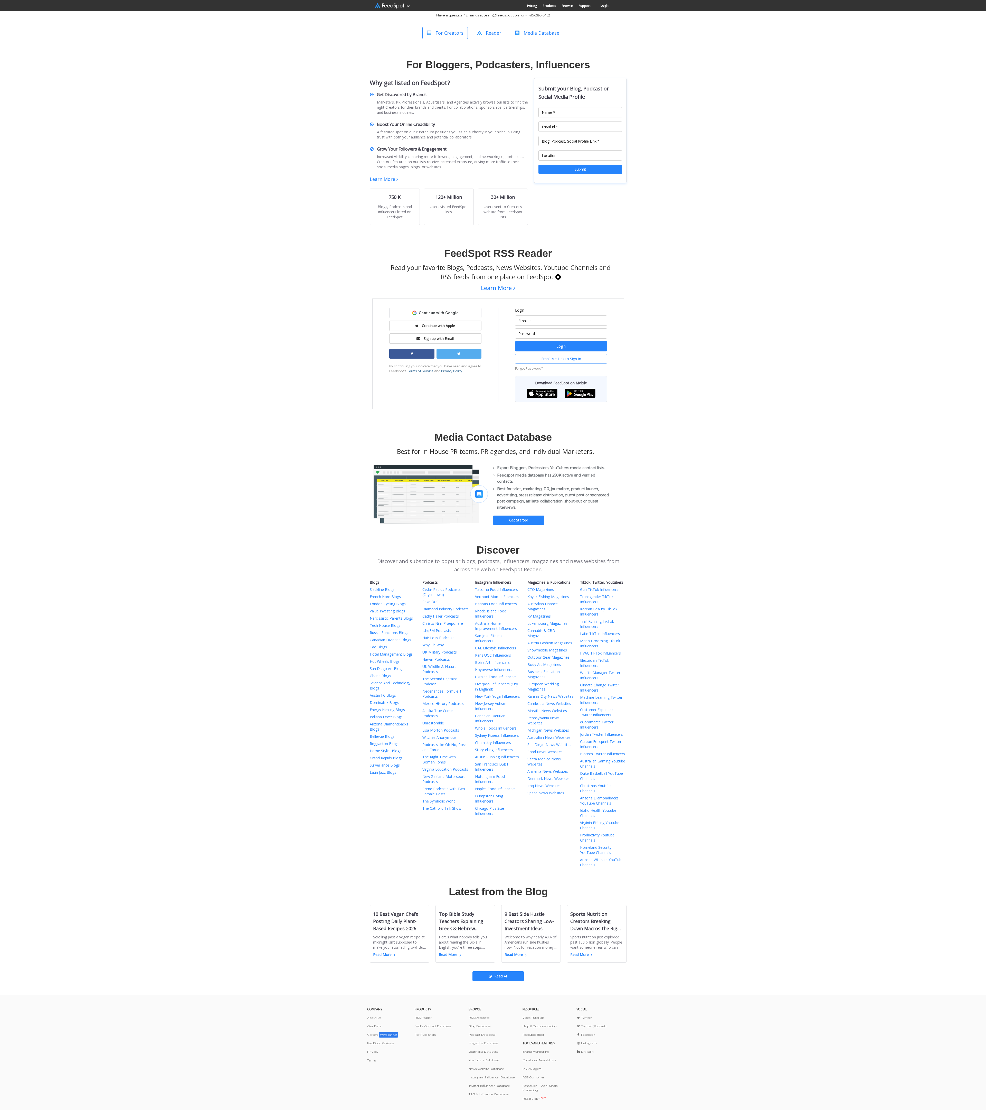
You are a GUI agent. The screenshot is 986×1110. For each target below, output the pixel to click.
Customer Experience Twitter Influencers (597, 712)
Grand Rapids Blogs (386, 757)
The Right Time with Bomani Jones (439, 759)
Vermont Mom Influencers (497, 596)
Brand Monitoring (536, 1051)
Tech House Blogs (385, 625)
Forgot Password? (529, 368)
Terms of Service (420, 371)
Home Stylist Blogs (385, 750)
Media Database (541, 33)
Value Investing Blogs (387, 611)
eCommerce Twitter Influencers (596, 725)
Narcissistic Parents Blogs (391, 618)
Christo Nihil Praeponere (442, 623)
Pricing (532, 6)
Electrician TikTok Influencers (594, 663)
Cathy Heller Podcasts (440, 616)
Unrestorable (433, 723)
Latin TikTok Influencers (600, 633)
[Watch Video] (558, 276)
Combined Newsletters (539, 1060)
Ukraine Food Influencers (496, 676)
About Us (374, 1018)
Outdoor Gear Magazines (548, 657)
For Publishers (425, 1035)
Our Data (374, 1026)
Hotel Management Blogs (391, 654)
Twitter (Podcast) (593, 1026)
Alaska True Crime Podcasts (437, 713)
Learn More (383, 179)
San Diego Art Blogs (386, 668)
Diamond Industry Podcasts (445, 609)
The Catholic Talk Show (441, 808)
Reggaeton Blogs (384, 743)
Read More (382, 954)
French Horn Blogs (385, 596)
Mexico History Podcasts (443, 703)
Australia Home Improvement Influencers (496, 626)
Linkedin (587, 1051)
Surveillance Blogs (385, 765)
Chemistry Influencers (493, 742)
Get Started (518, 520)
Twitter (586, 1018)
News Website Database (486, 1069)
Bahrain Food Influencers (496, 603)
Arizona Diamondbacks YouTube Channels (599, 801)
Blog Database (479, 1026)
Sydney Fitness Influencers (497, 735)
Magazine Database (483, 1043)
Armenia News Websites (547, 771)
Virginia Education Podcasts (445, 769)
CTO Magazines (540, 589)
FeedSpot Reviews (380, 1043)
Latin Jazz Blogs (383, 772)
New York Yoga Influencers (497, 696)
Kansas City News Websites (550, 696)
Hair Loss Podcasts (438, 637)
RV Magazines (539, 616)
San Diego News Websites (549, 744)
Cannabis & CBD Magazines (541, 633)
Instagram (588, 1043)
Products (549, 6)
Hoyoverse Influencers (493, 669)
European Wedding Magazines (543, 687)
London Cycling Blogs (388, 603)
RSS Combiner (533, 1077)
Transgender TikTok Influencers (596, 599)
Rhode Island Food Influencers (490, 614)
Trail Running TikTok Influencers (597, 624)
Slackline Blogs (382, 589)
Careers (382, 1035)
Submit (580, 169)
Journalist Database (483, 1051)
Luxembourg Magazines (547, 623)
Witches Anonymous (439, 737)
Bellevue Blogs (382, 736)
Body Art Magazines (544, 664)
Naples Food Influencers (495, 788)
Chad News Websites (545, 751)
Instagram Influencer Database (492, 1077)
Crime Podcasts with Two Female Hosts (443, 791)
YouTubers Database (484, 1060)
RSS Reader (423, 1018)
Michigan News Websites (548, 730)
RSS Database (479, 1018)
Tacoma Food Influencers (496, 589)
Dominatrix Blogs (384, 702)
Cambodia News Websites (549, 703)
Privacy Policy (451, 371)
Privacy (372, 1051)
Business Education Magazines (543, 674)
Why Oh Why (433, 644)
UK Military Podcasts (439, 652)
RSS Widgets (532, 1069)
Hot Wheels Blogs (385, 661)
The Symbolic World (439, 801)
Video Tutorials (533, 1018)
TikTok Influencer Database (488, 1094)
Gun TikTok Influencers (599, 589)
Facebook (587, 1035)
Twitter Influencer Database (489, 1086)
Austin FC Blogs (383, 695)
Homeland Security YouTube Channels (595, 850)
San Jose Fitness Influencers (488, 638)
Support (585, 6)
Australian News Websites (549, 737)
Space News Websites (545, 792)
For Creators (449, 33)
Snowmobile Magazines (547, 650)
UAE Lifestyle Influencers (495, 648)
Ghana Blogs (380, 675)
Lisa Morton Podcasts (440, 730)
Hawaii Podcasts (436, 659)
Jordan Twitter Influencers (601, 734)
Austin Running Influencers (497, 756)
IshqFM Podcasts (436, 630)
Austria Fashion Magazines (549, 642)
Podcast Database (482, 1035)
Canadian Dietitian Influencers (490, 718)
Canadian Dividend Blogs (390, 639)
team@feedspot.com (502, 15)
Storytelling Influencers (494, 749)
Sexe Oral (430, 601)
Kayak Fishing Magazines (548, 596)
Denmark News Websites (548, 778)
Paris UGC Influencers (493, 655)
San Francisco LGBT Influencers (492, 767)
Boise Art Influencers (492, 662)
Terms (371, 1060)
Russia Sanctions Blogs (389, 632)
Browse (567, 6)
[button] (542, 393)
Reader (493, 33)
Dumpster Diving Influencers (489, 799)
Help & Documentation (540, 1026)
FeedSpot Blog (533, 1035)
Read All (501, 976)
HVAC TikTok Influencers (600, 653)
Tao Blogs (378, 647)
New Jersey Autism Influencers (490, 706)
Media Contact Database (433, 1026)
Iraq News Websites (544, 785)
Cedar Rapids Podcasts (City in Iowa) (441, 592)
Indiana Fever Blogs (386, 716)
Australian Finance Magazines (542, 606)
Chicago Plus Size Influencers (489, 811)
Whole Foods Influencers (495, 728)
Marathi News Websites (547, 710)
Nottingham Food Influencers (490, 779)
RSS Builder (534, 1098)
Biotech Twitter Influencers (602, 753)
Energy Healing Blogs (387, 709)
